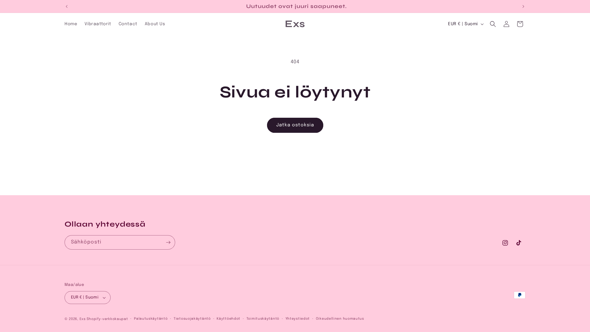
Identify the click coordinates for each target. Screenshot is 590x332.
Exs (83, 319)
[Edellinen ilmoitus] (66, 6)
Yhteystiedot (297, 319)
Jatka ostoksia (295, 125)
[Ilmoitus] (523, 6)
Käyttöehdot (228, 319)
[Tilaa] (168, 242)
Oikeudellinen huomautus (340, 319)
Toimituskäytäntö (262, 319)
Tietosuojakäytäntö (192, 319)
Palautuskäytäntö (150, 319)
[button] (493, 24)
